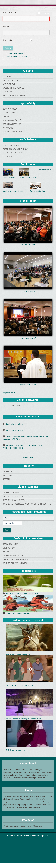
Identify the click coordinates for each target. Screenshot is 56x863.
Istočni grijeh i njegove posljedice (17, 613)
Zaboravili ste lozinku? (14, 54)
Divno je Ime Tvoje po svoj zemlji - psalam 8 (22, 593)
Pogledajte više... (28, 457)
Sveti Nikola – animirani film (15, 750)
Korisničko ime (10, 13)
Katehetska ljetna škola (14, 424)
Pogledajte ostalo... (45, 170)
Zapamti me (8, 40)
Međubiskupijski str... (29, 245)
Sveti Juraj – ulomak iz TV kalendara (18, 654)
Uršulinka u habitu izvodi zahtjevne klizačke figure (23, 719)
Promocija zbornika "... (28, 338)
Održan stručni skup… (38, 191)
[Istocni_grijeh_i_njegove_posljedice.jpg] (28, 603)
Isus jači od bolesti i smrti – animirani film (20, 685)
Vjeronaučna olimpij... (29, 291)
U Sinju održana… (9, 178)
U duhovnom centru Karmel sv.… (15, 191)
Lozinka (7, 26)
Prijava (8, 48)
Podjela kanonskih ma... (29, 385)
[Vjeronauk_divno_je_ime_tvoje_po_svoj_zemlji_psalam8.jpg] (28, 583)
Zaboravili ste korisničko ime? (17, 56)
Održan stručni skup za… (28, 178)
